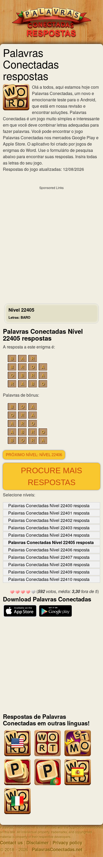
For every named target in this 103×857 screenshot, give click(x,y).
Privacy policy (67, 842)
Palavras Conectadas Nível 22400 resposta (49, 505)
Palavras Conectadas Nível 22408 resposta (49, 564)
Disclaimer (37, 842)
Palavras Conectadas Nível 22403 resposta (49, 528)
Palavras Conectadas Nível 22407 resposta (49, 557)
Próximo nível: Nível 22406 (34, 455)
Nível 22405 (21, 313)
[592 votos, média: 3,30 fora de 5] (12, 592)
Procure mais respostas (51, 476)
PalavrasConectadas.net (57, 849)
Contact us (11, 842)
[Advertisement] (51, 243)
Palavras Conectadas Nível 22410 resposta (49, 579)
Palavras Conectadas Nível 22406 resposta (49, 550)
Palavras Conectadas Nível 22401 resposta (49, 513)
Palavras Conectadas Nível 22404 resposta (49, 535)
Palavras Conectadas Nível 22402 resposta (49, 520)
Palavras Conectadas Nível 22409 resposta (49, 572)
